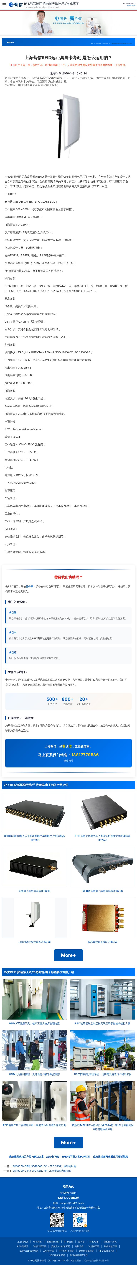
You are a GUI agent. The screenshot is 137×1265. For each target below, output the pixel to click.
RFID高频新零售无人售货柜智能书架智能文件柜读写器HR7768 (34, 837)
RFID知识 (105, 43)
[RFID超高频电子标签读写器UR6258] (102, 867)
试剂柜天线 (93, 1246)
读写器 (81, 1241)
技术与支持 (98, 43)
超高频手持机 (110, 1241)
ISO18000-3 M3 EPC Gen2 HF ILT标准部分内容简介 (41, 1170)
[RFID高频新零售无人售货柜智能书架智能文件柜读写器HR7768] (34, 812)
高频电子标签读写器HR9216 (34, 890)
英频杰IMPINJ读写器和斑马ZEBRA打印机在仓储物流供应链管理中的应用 (102, 1127)
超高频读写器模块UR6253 (103, 941)
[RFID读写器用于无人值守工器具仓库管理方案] (34, 999)
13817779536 (85, 754)
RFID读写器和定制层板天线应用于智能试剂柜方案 (102, 1023)
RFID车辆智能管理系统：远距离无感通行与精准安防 (103, 1074)
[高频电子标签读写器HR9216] (34, 867)
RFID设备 (94, 1241)
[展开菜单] (4, 4)
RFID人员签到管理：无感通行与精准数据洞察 (34, 1074)
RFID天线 (68, 1241)
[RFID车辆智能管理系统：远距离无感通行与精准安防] (102, 1050)
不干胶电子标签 (66, 1250)
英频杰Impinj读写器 (60, 1246)
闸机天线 (79, 1246)
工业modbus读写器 (29, 1250)
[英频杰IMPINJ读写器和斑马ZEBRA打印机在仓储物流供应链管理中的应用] (102, 1101)
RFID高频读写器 (106, 1250)
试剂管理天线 (39, 1246)
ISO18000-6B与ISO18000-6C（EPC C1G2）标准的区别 (44, 1166)
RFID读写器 (33, 1260)
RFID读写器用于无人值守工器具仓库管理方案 (34, 1023)
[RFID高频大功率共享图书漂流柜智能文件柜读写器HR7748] (102, 812)
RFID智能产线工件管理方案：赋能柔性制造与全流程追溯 (34, 1125)
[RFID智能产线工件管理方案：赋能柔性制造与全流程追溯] (34, 1101)
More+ (68, 955)
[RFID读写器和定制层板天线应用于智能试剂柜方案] (102, 999)
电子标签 (37, 1241)
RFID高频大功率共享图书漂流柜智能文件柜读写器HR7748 (102, 837)
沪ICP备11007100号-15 (60, 1260)
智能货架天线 (110, 1246)
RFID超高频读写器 (79, 1255)
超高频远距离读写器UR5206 (34, 941)
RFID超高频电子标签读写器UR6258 (102, 890)
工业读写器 (22, 1241)
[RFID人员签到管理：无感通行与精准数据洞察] (34, 1050)
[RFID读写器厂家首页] (16, 4)
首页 (92, 43)
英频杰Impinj (53, 1241)
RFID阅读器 (22, 1246)
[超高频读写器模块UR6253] (102, 918)
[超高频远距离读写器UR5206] (34, 918)
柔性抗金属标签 (86, 1250)
